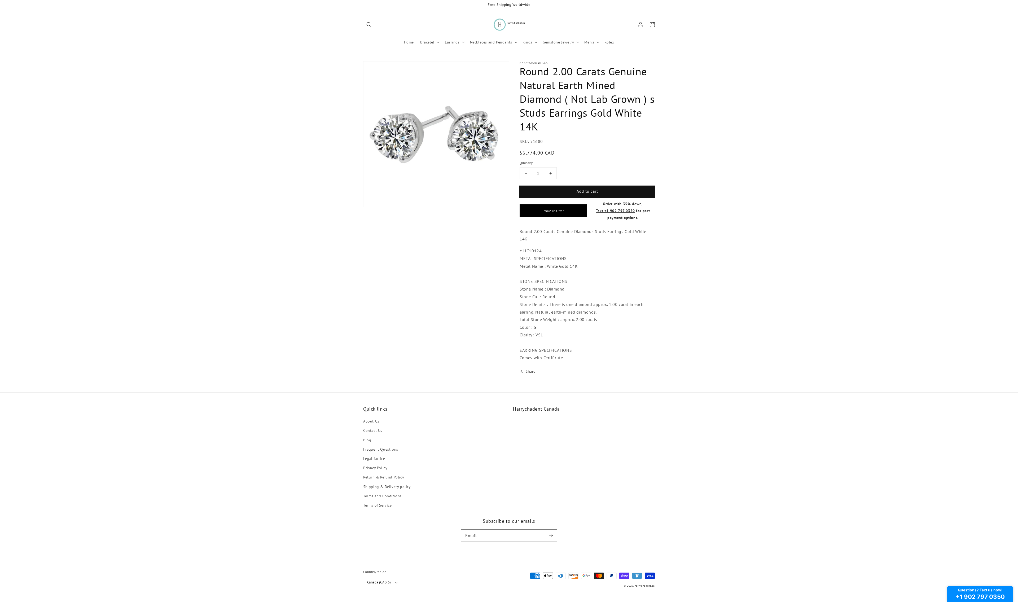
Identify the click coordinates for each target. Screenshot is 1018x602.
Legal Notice (374, 458)
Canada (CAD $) (379, 582)
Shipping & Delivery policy (387, 486)
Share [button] (531, 371)
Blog (367, 440)
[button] (369, 24)
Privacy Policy (375, 467)
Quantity (526, 163)
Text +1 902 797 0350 (615, 210)
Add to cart (587, 191)
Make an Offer (553, 210)
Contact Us (372, 430)
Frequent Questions (380, 449)
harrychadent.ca (645, 585)
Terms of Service (377, 505)
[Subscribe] (551, 535)
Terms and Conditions (382, 496)
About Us (371, 421)
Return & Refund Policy (383, 477)
